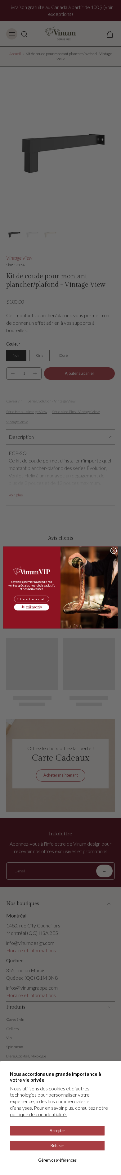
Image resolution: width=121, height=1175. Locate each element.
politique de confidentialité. (38, 1114)
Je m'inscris (31, 607)
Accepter (57, 1130)
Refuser (57, 1145)
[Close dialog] (113, 550)
